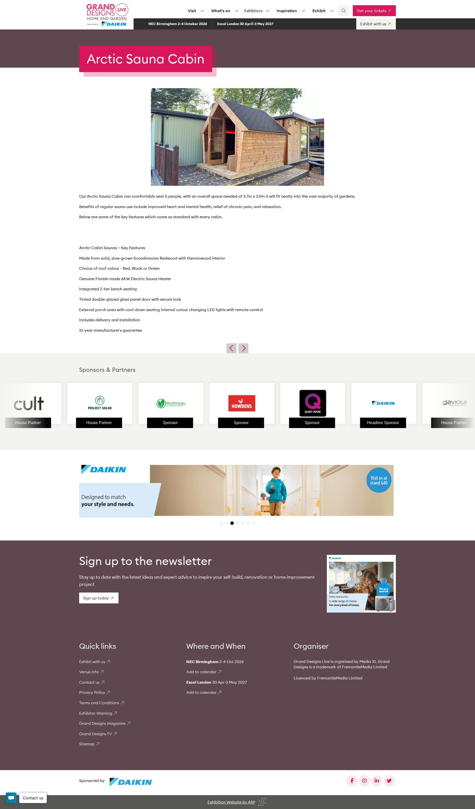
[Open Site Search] (343, 10)
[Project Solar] (65, 403)
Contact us (89, 682)
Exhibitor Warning (95, 713)
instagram (364, 780)
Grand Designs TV (95, 733)
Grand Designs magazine (102, 723)
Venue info (89, 671)
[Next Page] (243, 348)
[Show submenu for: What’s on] (236, 10)
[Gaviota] (420, 403)
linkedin (376, 780)
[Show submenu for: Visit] (202, 10)
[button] (221, 523)
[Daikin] (349, 403)
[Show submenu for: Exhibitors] (267, 10)
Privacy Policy (92, 692)
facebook (352, 780)
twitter (389, 780)
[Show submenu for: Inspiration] (303, 10)
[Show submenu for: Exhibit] (331, 10)
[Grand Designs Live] (106, 14)
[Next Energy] (136, 403)
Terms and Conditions (99, 702)
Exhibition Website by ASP (231, 802)
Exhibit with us (92, 661)
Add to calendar (201, 671)
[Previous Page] (232, 348)
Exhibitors (253, 10)
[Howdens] (207, 403)
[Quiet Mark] (278, 403)
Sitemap (87, 743)
